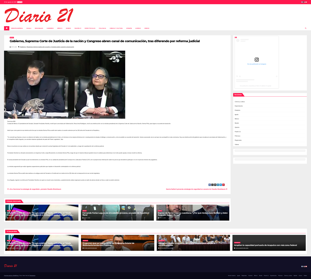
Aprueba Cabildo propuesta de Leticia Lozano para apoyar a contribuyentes (186, 244)
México (59, 28)
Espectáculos (90, 28)
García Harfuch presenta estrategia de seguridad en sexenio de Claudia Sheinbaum (196, 189)
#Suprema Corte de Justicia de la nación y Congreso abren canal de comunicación (50, 47)
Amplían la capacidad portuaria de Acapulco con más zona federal (265, 245)
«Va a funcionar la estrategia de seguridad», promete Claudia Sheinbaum (35, 189)
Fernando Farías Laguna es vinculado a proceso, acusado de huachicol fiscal (115, 214)
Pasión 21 (78, 28)
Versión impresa (17, 28)
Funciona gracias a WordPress (11, 275)
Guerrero (50, 28)
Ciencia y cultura (116, 28)
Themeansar (32, 275)
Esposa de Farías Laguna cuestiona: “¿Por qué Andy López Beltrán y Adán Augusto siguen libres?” (193, 214)
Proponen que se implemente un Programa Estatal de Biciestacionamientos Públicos (108, 244)
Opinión (129, 28)
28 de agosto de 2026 (14, 248)
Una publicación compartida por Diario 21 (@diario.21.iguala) (255, 85)
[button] (305, 28)
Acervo (138, 28)
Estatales (237, 110)
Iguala (28, 28)
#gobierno (23, 47)
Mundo (68, 28)
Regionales (39, 28)
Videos (146, 28)
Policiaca (102, 28)
